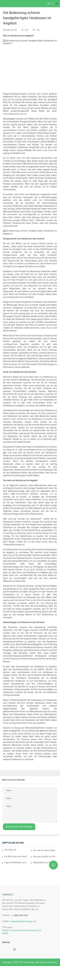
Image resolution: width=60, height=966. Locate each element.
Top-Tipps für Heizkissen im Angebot (11, 850)
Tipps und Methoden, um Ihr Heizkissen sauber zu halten (16, 862)
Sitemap (6, 942)
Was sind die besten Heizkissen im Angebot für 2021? (45, 850)
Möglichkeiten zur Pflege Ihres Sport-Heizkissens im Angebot (45, 862)
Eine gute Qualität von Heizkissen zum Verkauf (45, 856)
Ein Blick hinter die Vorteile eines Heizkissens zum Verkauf (16, 856)
